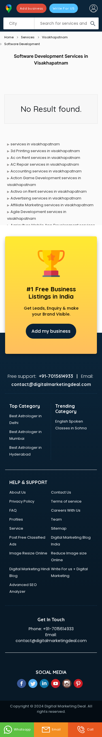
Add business (31, 8)
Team (56, 519)
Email (56, 729)
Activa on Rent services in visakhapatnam (48, 191)
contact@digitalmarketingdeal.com (51, 640)
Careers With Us (65, 510)
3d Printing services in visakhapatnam (45, 151)
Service (16, 528)
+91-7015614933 (58, 629)
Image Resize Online (28, 553)
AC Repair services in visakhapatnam (44, 164)
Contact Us (61, 492)
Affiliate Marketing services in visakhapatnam (52, 205)
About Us (17, 492)
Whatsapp (22, 729)
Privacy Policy (21, 501)
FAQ (13, 510)
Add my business (51, 331)
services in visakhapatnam (35, 144)
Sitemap (59, 528)
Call (90, 729)
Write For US (64, 8)
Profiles (16, 519)
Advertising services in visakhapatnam (45, 198)
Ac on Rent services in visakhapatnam (45, 157)
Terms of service (66, 501)
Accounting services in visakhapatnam (46, 171)
